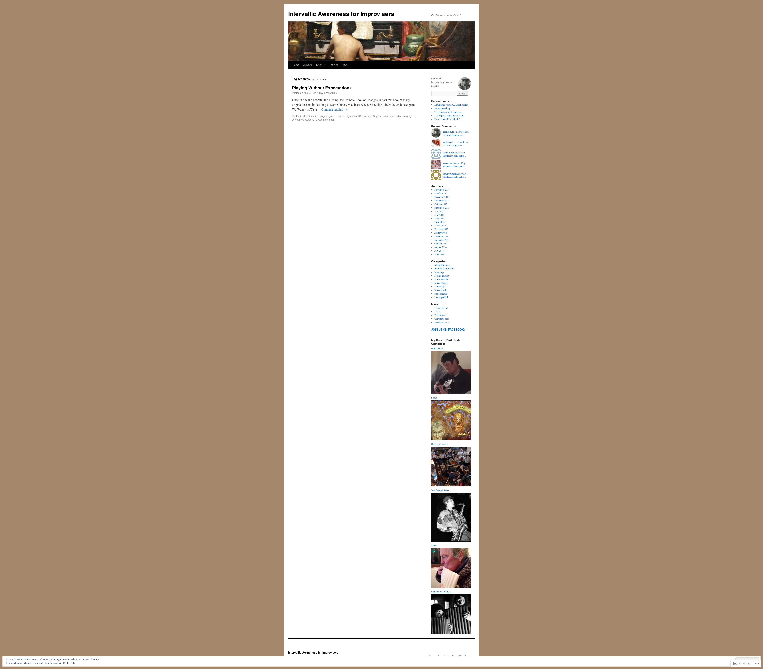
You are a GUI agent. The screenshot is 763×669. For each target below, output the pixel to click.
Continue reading (334, 109)
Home (295, 65)
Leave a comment (325, 119)
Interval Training (442, 264)
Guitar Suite (437, 348)
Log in (437, 311)
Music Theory (441, 282)
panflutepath (448, 141)
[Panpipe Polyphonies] (451, 633)
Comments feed (441, 318)
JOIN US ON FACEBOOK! (448, 329)
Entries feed (439, 315)
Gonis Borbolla (450, 152)
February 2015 (441, 229)
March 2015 (440, 225)
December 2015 (441, 196)
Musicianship (310, 116)
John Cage (373, 116)
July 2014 (439, 250)
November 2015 (442, 200)
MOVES (320, 65)
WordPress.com (441, 322)
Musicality (439, 286)
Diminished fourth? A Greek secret (451, 104)
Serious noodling (442, 108)
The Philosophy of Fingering (448, 111)
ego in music (334, 116)
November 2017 (442, 189)
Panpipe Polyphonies (441, 591)
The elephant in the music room (449, 115)
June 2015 (439, 214)
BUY (345, 65)
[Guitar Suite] (451, 393)
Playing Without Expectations (322, 88)
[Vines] (451, 586)
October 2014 (440, 243)
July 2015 (439, 211)
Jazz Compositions (440, 490)
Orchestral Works (439, 443)
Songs (434, 397)
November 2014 (442, 239)
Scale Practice (440, 293)
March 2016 (440, 193)
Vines (434, 545)
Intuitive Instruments (444, 268)
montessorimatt (450, 163)
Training (333, 65)
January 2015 (440, 232)
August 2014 (440, 247)
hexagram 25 (350, 116)
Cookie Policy (69, 662)
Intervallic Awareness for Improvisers (341, 13)
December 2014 (441, 236)
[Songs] (451, 439)
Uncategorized (441, 297)
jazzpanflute (330, 92)
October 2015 (440, 204)
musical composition (391, 116)
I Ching (362, 116)
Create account (441, 307)
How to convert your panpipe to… (456, 133)
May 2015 (439, 218)
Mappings (439, 272)
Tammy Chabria (450, 173)
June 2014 (439, 254)
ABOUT (307, 65)
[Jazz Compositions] (451, 540)
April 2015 (439, 221)
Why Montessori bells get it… (454, 154)
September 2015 (442, 207)
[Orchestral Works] (451, 485)
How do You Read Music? (447, 119)
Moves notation (441, 275)
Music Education (442, 279)
